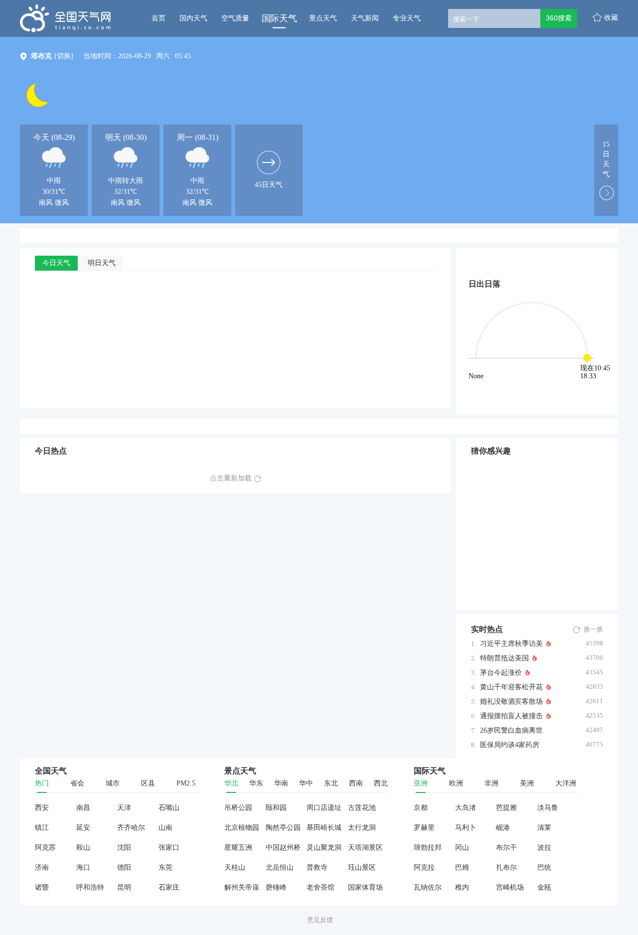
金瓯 (544, 887)
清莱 (544, 827)
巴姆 (462, 867)
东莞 (165, 867)
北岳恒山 (280, 867)
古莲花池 (362, 807)
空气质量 (235, 18)
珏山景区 (362, 867)
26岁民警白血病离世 (511, 730)
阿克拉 (424, 867)
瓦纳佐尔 (428, 887)
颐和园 (276, 807)
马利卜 (465, 827)
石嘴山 (169, 807)
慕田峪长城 (324, 827)
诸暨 (42, 887)
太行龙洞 (362, 827)
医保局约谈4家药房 (509, 745)
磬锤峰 (276, 887)
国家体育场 (365, 887)
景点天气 (323, 18)
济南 (42, 867)
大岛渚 (465, 807)
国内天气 (193, 18)
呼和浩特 (90, 887)
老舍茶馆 (320, 887)
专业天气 (407, 18)
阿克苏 (45, 847)
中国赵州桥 (283, 847)
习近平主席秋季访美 (511, 643)
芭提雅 (506, 807)
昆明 (124, 887)
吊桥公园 (238, 807)
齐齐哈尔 (131, 827)
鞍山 (83, 847)
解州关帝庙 (241, 887)
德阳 (124, 867)
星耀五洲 (238, 847)
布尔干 (506, 847)
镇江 (42, 827)
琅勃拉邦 (428, 847)
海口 (83, 867)
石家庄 (169, 887)
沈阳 (124, 847)
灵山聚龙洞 (324, 847)
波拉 (544, 847)
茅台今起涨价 (501, 672)
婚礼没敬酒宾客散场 (511, 701)
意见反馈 (320, 920)
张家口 (169, 847)
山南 (165, 827)
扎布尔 (506, 867)
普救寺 (317, 867)
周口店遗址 (324, 807)
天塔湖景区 (365, 847)
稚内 (462, 887)
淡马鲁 (547, 807)
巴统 (544, 867)
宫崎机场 (510, 887)
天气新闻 (365, 18)
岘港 (503, 827)
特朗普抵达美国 (504, 658)
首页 (158, 18)
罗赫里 (424, 827)
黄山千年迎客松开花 (511, 687)
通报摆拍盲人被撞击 (511, 716)
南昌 (83, 807)
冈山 (462, 847)
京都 (421, 807)
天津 (124, 807)
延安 (83, 827)
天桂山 (234, 867)
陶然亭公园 (283, 827)
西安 (42, 807)
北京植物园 (241, 827)
